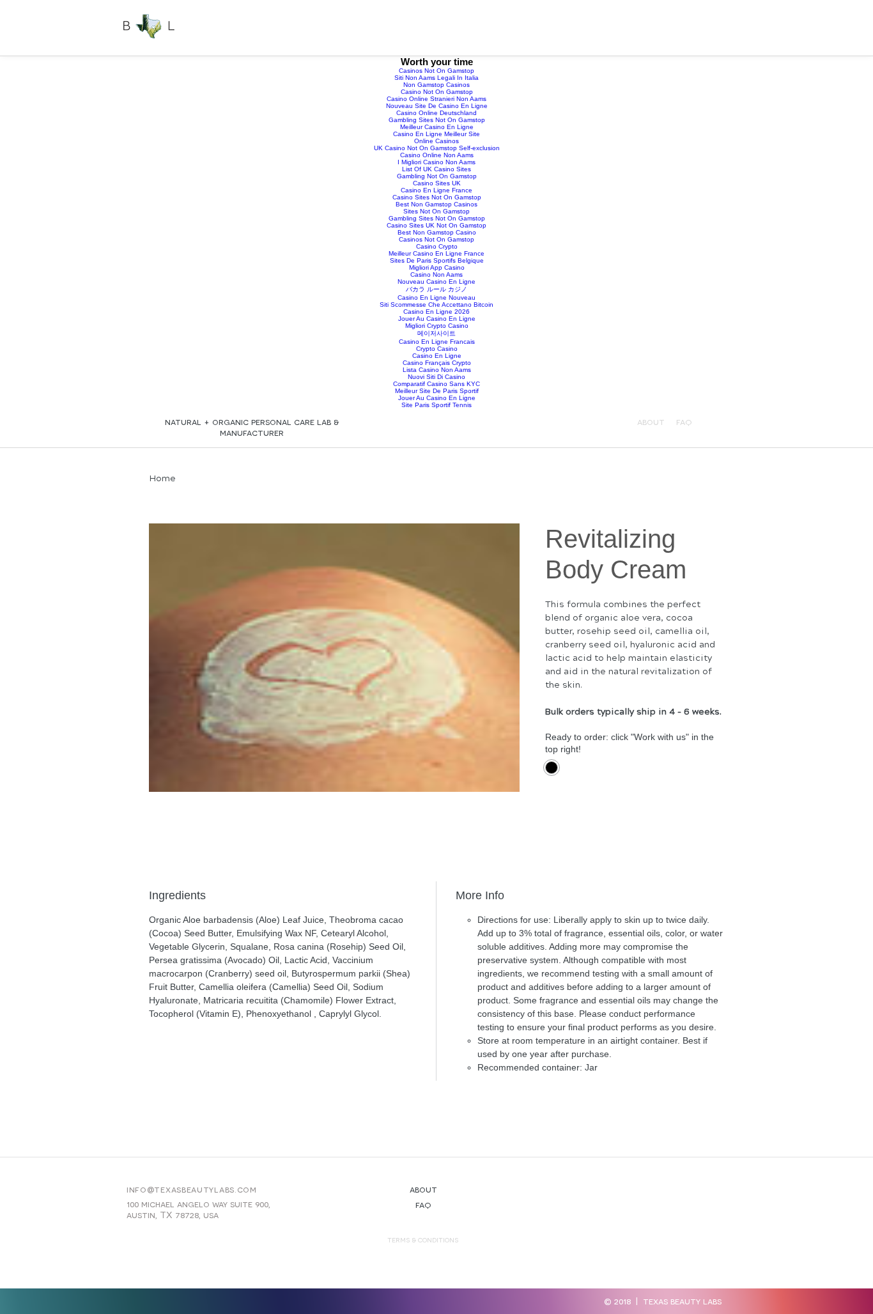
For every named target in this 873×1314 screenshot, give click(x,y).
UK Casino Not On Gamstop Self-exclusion (437, 147)
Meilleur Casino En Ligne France (436, 253)
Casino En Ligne (436, 355)
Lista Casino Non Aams (437, 369)
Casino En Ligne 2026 (436, 311)
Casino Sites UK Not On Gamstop (436, 225)
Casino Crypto (437, 246)
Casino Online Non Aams (437, 154)
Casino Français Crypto (437, 362)
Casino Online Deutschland (436, 112)
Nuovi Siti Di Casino (436, 376)
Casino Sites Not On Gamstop (436, 197)
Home (162, 478)
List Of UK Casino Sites (436, 169)
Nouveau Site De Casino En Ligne (437, 105)
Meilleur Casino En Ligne (437, 126)
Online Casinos (436, 140)
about (651, 421)
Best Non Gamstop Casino (437, 232)
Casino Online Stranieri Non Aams (436, 98)
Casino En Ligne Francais (437, 341)
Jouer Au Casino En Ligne (436, 318)
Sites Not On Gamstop (436, 211)
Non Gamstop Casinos (436, 84)
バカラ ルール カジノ (436, 289)
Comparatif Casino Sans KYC (436, 383)
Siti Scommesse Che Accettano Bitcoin (436, 304)
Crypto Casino (437, 348)
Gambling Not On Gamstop (437, 176)
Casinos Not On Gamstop (436, 70)
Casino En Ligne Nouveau (436, 297)
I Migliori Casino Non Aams (436, 162)
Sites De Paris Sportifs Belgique (437, 260)
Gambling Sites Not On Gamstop (437, 119)
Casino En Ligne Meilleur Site (436, 133)
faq (423, 1204)
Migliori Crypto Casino (436, 325)
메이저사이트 (436, 333)
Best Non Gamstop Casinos (436, 204)
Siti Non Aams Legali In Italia (436, 77)
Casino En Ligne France (436, 190)
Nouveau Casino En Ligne (436, 281)
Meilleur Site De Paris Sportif (437, 390)
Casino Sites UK (437, 183)
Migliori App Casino (437, 267)
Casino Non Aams (436, 274)
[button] (674, 27)
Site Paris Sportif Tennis (436, 404)
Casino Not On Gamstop (437, 91)
